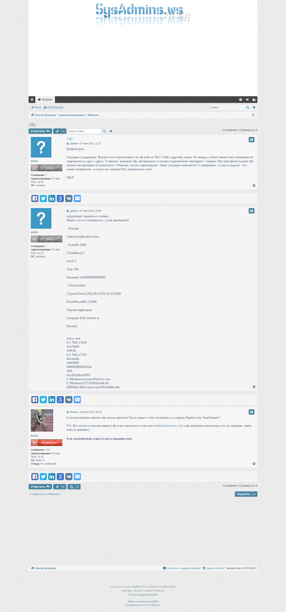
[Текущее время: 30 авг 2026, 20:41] (253, 115)
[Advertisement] (143, 62)
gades (34, 161)
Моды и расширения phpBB (143, 601)
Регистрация (55, 107)
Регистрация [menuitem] (254, 100)
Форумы (47, 99)
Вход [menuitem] (248, 100)
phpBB (135, 586)
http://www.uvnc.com (169, 425)
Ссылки (32, 100)
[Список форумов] (143, 14)
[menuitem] (240, 99)
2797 (48, 449)
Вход (38, 107)
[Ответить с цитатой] (251, 139)
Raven (34, 435)
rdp (32, 124)
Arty (129, 590)
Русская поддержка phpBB (143, 594)
